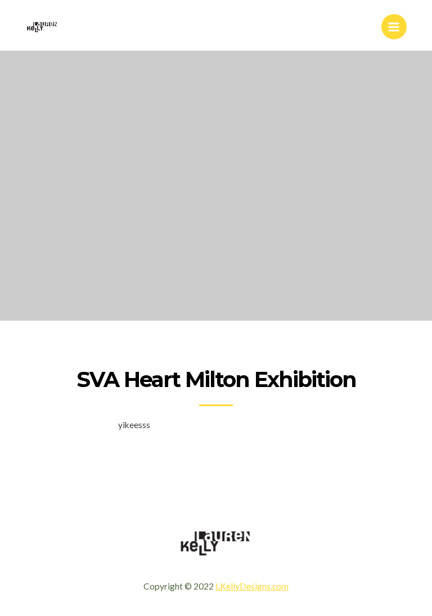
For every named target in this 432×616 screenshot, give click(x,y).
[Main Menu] (394, 26)
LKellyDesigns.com (252, 586)
